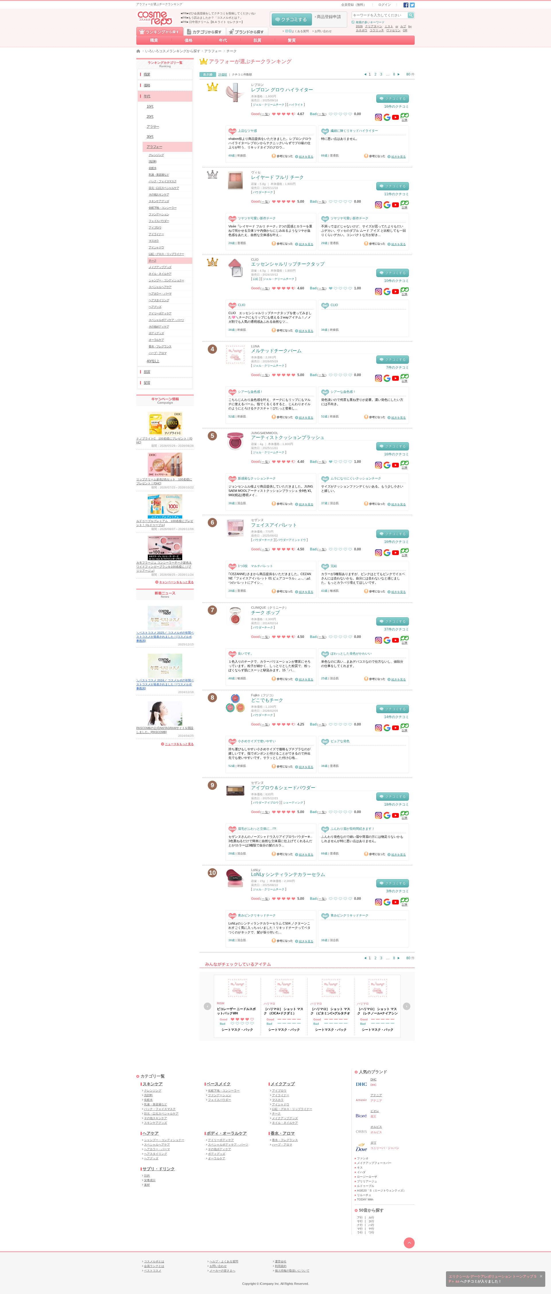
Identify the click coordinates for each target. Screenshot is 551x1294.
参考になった (282, 156)
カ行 (371, 1217)
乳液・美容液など (159, 174)
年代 (223, 40)
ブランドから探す (247, 31)
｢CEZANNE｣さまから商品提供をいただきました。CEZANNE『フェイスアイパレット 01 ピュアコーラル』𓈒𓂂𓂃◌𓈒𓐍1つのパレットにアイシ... (269, 578)
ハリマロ (269, 1003)
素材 (147, 1184)
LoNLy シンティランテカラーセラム (288, 874)
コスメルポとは (154, 1261)
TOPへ (409, 1242)
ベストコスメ (152, 1270)
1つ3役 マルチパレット (255, 566)
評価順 (222, 74)
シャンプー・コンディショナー (166, 280)
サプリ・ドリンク (159, 1169)
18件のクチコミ (396, 804)
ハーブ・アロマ (157, 353)
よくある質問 (300, 31)
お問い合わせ (323, 31)
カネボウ (361, 30)
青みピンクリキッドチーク (257, 915)
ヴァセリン (393, 30)
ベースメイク (219, 1084)
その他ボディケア (159, 326)
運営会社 (280, 1261)
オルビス (376, 1126)
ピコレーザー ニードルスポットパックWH (236, 1011)
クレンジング (156, 154)
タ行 (371, 1221)
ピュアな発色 (340, 741)
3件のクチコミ (397, 891)
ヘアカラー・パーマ (160, 293)
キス (360, 1167)
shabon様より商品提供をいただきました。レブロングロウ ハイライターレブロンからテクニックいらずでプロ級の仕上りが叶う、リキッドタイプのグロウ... (269, 143)
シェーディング (293, 802)
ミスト (389, 26)
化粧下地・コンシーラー (162, 207)
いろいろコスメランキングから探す (172, 51)
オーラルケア (156, 339)
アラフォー (213, 51)
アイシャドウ (156, 247)
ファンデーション (159, 214)
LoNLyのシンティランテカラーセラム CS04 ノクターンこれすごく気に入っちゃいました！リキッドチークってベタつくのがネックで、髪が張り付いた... (269, 928)
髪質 (292, 40)
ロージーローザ (367, 1176)
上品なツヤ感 (247, 130)
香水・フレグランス (160, 346)
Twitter (412, 5)
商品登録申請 (329, 17)
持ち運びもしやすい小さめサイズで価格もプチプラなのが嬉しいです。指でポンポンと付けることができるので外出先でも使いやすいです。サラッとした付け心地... (269, 753)
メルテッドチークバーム (276, 350)
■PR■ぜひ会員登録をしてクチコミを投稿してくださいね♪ (218, 13)
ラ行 (360, 1232)
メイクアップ (283, 1084)
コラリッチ (377, 30)
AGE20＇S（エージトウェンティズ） (381, 1190)
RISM (220, 1003)
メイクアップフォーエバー (374, 1163)
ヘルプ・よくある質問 (223, 1261)
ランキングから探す (159, 31)
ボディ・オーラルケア (227, 1133)
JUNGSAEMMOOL (264, 433)
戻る (207, 1006)
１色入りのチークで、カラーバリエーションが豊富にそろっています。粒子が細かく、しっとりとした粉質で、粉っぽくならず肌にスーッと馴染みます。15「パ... (269, 666)
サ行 (360, 1221)
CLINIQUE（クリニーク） (269, 607)
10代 (150, 107)
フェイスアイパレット (274, 525)
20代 (150, 117)
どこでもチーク (267, 700)
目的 (147, 1175)
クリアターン (373, 26)
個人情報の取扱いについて (292, 1270)
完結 (334, 566)
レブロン (257, 84)
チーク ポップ (265, 612)
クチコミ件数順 (242, 74)
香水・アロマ (283, 1133)
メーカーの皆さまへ (222, 1270)
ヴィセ (256, 172)
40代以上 (153, 361)
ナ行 (360, 1225)
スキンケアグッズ (159, 201)
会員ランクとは (154, 1266)
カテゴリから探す (205, 31)
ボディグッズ (156, 333)
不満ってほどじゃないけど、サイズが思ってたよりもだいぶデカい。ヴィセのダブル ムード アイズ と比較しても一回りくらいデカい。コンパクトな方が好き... (363, 231)
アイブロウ (155, 227)
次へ (406, 1006)
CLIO (255, 259)
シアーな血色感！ (250, 391)
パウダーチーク (263, 192)
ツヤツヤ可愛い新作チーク (257, 218)
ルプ (403, 26)
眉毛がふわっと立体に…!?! (257, 828)
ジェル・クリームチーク (268, 104)
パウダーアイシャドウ (291, 539)
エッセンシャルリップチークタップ (288, 264)
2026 (359, 26)
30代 (150, 137)
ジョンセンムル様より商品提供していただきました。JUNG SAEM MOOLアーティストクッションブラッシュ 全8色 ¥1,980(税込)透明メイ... (270, 491)
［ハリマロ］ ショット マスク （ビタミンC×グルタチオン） (330, 1011)
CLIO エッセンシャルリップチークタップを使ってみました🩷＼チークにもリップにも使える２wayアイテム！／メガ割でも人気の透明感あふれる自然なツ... (270, 317)
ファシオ (362, 1158)
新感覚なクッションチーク (257, 478)
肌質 (257, 40)
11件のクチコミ (396, 194)
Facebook (405, 5)
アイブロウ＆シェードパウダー (283, 787)
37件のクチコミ (396, 629)
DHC (373, 1079)
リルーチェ (364, 1195)
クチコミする (292, 19)
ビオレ (374, 1111)
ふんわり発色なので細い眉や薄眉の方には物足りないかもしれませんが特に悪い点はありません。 (362, 839)
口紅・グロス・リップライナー (166, 254)
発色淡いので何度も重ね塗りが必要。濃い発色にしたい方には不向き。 (362, 402)
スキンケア (153, 1084)
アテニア (376, 1095)
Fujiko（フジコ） (263, 695)
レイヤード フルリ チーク (277, 177)
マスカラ (154, 240)
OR (405, 30)
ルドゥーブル (365, 1185)
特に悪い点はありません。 (340, 138)
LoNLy (255, 870)
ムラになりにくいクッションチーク (356, 478)
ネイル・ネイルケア (160, 273)
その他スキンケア (159, 194)
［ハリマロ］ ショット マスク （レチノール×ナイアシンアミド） (377, 1011)
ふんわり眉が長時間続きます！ (353, 828)
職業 (154, 40)
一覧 (265, 114)
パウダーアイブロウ (266, 802)
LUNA (255, 346)
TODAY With (365, 1199)
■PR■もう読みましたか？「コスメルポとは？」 (212, 17)
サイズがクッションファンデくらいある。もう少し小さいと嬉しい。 (362, 488)
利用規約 (280, 1266)
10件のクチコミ (396, 281)
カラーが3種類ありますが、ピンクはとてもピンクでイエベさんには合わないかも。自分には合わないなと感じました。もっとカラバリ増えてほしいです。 (363, 578)
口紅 (256, 279)
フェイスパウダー (159, 221)
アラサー (153, 127)
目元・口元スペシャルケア (164, 187)
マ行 (360, 1228)
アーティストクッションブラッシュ (288, 437)
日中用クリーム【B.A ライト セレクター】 (216, 22)
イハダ (361, 1172)
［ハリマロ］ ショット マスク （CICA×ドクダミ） (283, 1011)
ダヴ (373, 1142)
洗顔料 (152, 161)
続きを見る (306, 156)
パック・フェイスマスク (162, 181)
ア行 (360, 1217)
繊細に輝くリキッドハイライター (354, 130)
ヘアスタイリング (159, 300)
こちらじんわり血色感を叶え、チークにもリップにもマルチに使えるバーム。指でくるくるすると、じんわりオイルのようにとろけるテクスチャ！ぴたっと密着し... (269, 404)
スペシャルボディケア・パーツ (166, 320)
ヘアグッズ (155, 306)
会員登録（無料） (353, 4)
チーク (152, 260)
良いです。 (246, 653)
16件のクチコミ (396, 107)
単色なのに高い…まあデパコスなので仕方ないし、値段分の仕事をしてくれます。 (362, 664)
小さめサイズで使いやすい (257, 741)
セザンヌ (257, 520)
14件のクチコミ (396, 717)
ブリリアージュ (367, 1181)
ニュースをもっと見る (179, 744)
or (396, 26)
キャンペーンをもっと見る (176, 582)
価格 (189, 40)
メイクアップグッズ (160, 267)
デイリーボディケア (160, 313)
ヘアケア (151, 1133)
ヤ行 (371, 1228)
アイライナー (156, 234)
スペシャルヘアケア (160, 287)
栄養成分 (150, 1180)
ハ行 (371, 1225)
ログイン (384, 4)
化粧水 (152, 168)
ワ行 (371, 1232)
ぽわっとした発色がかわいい (351, 653)
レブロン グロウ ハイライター (282, 89)
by (410, 26)
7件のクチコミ (397, 367)
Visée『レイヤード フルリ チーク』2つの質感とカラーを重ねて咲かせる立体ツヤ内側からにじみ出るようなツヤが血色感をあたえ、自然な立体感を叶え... (270, 231)
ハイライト (296, 104)
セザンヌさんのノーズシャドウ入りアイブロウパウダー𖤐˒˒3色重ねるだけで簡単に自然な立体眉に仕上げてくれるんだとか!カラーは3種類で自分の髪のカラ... (270, 841)
